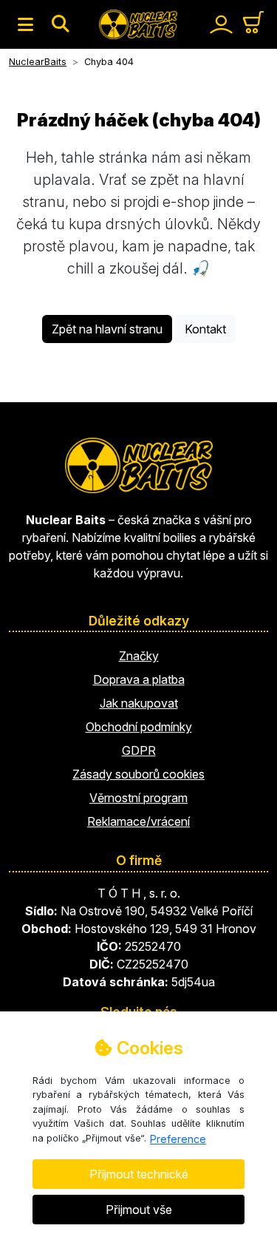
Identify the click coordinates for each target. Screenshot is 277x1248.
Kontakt (205, 329)
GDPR (139, 750)
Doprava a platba (139, 679)
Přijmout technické (138, 1174)
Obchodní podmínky (139, 726)
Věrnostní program (138, 797)
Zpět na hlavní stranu (107, 329)
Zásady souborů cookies (138, 774)
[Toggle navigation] (25, 24)
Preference (178, 1139)
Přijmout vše (139, 1209)
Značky (139, 655)
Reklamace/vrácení (138, 821)
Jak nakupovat (139, 703)
